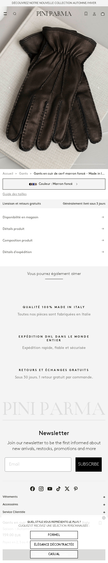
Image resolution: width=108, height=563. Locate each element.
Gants (23, 173)
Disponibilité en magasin (20, 217)
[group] (54, 87)
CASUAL (54, 554)
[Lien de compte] (94, 14)
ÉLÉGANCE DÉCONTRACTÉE (54, 544)
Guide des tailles (14, 194)
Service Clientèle (14, 512)
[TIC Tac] (58, 488)
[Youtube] (49, 488)
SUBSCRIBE (88, 464)
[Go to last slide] (9, 87)
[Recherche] (14, 13)
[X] (67, 488)
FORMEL (54, 535)
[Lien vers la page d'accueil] (54, 13)
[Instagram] (41, 488)
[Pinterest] (75, 488)
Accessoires (10, 504)
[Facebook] (32, 488)
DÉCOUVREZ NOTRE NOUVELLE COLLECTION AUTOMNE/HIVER (54, 3)
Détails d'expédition (17, 252)
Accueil (8, 173)
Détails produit (13, 229)
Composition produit (18, 240)
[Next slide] (98, 87)
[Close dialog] (103, 517)
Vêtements (10, 497)
